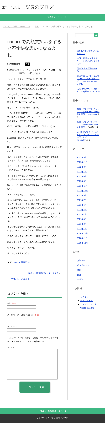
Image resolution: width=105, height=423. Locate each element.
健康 (79, 270)
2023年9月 (82, 157)
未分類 (80, 279)
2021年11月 (82, 186)
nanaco (16, 262)
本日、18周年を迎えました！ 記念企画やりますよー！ (88, 61)
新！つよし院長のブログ (28, 6)
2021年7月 (82, 200)
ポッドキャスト (84, 265)
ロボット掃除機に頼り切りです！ (43, 273)
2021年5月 (82, 210)
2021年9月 (82, 195)
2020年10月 (82, 243)
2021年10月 (82, 191)
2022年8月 (82, 167)
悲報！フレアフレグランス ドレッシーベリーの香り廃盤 (88, 111)
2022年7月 (82, 172)
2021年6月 (82, 205)
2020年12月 (82, 233)
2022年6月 (82, 176)
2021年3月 (82, 219)
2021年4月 (82, 214)
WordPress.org (87, 308)
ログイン (84, 297)
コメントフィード (88, 304)
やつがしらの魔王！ (20, 279)
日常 (27, 64)
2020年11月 (82, 238)
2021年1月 (82, 229)
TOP (16, 26)
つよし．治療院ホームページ (52, 17)
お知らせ (81, 260)
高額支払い (26, 262)
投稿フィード (86, 301)
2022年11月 (82, 162)
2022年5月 (82, 181)
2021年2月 (82, 224)
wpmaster (92, 114)
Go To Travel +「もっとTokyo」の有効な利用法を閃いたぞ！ (88, 134)
